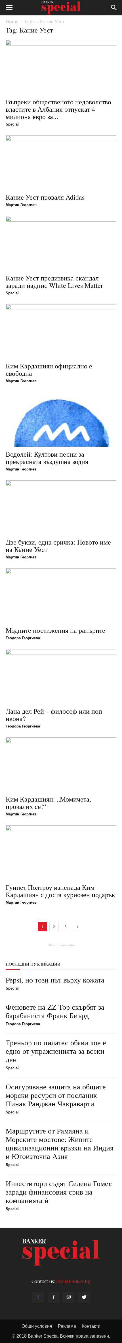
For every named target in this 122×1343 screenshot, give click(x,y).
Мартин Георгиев (21, 205)
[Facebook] (38, 1297)
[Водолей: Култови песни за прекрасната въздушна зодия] (61, 419)
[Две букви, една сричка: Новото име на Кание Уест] (61, 507)
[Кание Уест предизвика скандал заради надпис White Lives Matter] (61, 243)
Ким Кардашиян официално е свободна (49, 369)
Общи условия (37, 1326)
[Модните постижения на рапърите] (61, 595)
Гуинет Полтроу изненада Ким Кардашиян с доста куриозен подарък (60, 891)
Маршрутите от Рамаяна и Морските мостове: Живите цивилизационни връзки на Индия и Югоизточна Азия (59, 1143)
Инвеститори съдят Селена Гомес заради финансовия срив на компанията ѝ (59, 1191)
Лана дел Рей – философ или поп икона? (54, 715)
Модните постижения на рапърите (55, 630)
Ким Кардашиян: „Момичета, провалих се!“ (48, 802)
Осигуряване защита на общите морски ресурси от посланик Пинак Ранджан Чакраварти (56, 1095)
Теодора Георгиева (23, 638)
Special (12, 124)
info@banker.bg (73, 1281)
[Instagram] (68, 1297)
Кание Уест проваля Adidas (45, 197)
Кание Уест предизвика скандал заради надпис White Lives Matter (54, 281)
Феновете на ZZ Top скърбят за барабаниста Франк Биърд (55, 1011)
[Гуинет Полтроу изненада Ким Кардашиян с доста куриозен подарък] (61, 852)
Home (12, 21)
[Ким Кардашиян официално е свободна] (61, 331)
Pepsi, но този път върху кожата (55, 979)
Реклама (67, 1326)
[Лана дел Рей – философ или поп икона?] (61, 676)
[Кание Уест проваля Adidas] (61, 162)
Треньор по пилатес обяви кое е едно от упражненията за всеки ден (56, 1051)
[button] (114, 7)
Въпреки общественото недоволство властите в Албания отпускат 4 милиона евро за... (58, 109)
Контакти (91, 1326)
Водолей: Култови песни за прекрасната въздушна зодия (47, 458)
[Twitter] (84, 1297)
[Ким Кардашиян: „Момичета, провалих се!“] (61, 764)
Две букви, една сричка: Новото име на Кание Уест (58, 545)
